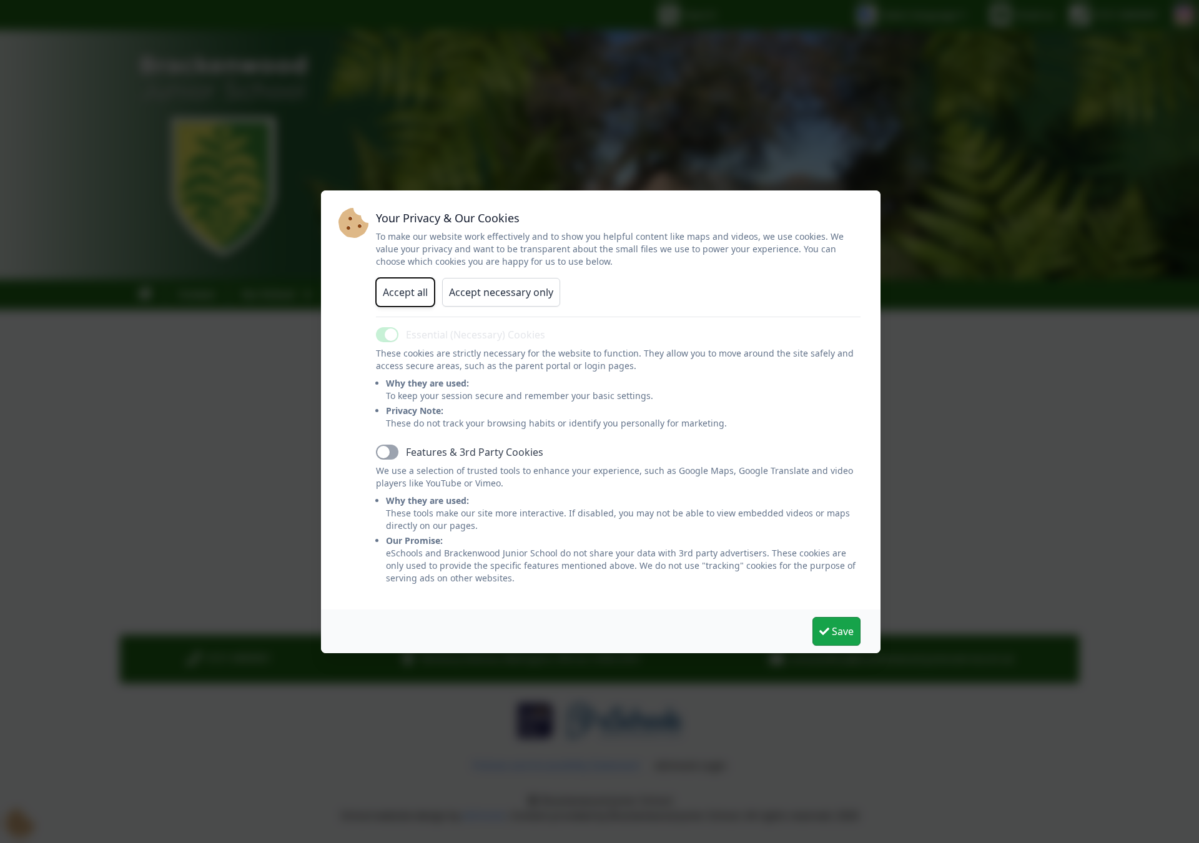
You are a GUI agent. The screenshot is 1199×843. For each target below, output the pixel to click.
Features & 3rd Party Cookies (474, 452)
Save (841, 631)
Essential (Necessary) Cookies (475, 335)
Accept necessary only (501, 292)
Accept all (405, 292)
